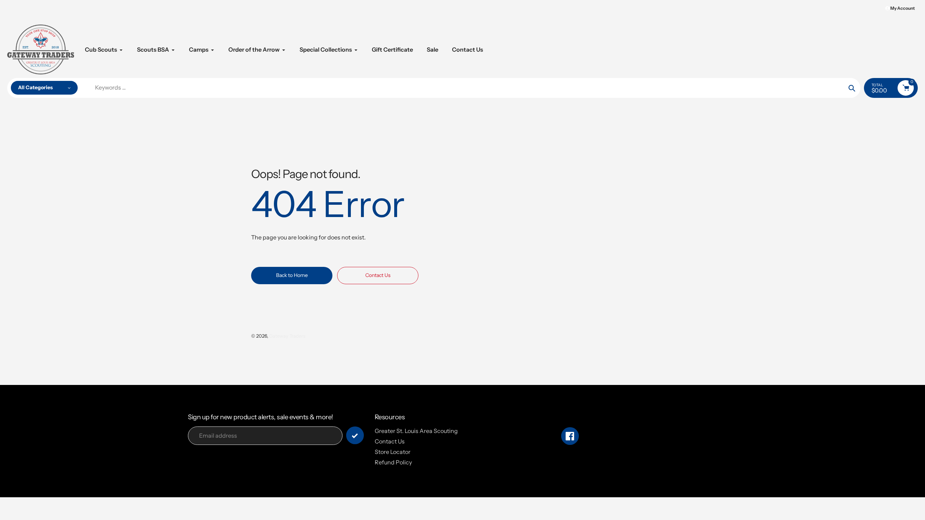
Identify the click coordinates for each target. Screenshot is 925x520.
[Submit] (355, 435)
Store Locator (392, 451)
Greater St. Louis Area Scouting (416, 430)
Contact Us (390, 441)
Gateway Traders (287, 336)
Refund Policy (393, 462)
